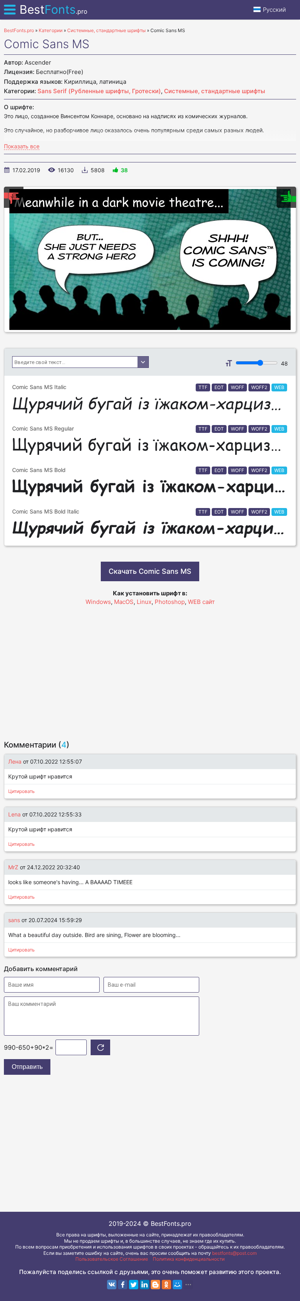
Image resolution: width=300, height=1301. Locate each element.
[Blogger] (155, 1284)
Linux (144, 601)
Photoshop (170, 601)
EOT (219, 387)
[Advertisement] (150, 669)
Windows (98, 601)
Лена (14, 761)
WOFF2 (259, 387)
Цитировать (21, 791)
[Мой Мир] (177, 1284)
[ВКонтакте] (111, 1284)
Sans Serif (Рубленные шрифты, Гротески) (99, 91)
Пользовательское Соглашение (111, 1259)
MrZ (13, 867)
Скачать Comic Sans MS (150, 571)
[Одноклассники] (166, 1284)
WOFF (237, 387)
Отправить (27, 1066)
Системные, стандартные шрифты (214, 91)
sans (14, 920)
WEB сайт (201, 601)
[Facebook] (122, 1284)
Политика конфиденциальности (189, 1259)
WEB (279, 387)
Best (54, 9)
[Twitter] (133, 1284)
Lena (14, 814)
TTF (202, 387)
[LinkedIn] (144, 1284)
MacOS (124, 601)
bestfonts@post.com (234, 1253)
